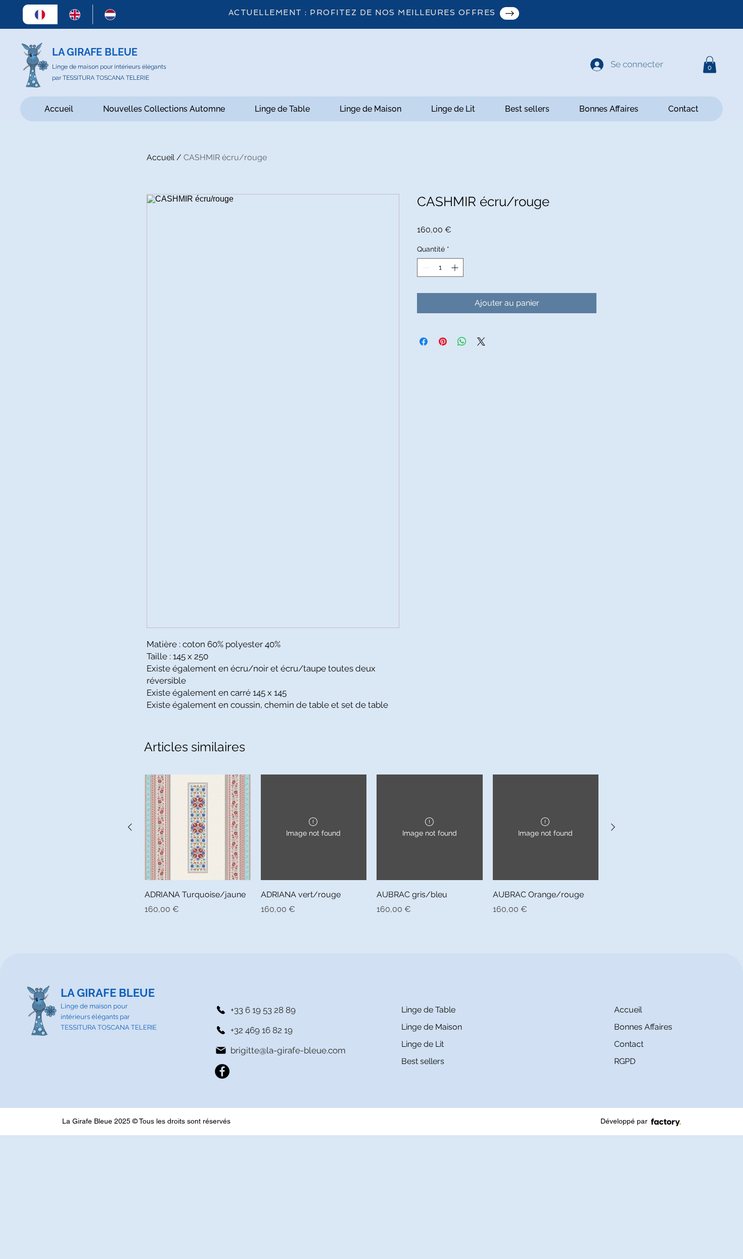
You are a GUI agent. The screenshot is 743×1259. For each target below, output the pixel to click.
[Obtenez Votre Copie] (509, 13)
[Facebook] (222, 1071)
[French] (40, 14)
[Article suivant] (613, 827)
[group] (371, 845)
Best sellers (422, 1061)
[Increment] (455, 267)
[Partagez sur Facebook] (423, 341)
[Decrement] (425, 267)
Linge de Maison (431, 1027)
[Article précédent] (130, 827)
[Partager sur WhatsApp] (462, 341)
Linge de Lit (422, 1044)
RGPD (624, 1061)
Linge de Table (428, 1009)
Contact (628, 1044)
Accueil (160, 157)
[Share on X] (481, 341)
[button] (710, 64)
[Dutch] (110, 14)
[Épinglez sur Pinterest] (443, 341)
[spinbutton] (440, 267)
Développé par (623, 1121)
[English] (74, 14)
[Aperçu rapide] (198, 827)
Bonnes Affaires (643, 1027)
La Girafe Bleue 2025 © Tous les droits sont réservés (146, 1121)
